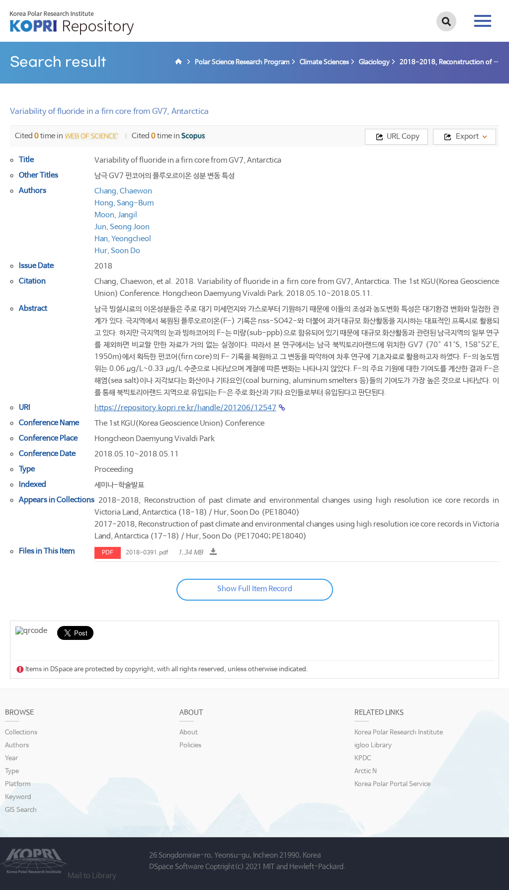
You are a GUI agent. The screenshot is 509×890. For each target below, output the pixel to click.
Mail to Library (92, 876)
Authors (17, 745)
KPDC (362, 758)
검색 (446, 21)
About (188, 732)
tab (482, 18)
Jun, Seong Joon (122, 227)
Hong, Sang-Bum (124, 203)
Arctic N (365, 771)
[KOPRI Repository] (180, 63)
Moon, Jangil (115, 215)
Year (11, 758)
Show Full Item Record (254, 589)
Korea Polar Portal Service (392, 784)
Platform (18, 784)
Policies (190, 745)
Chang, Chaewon (123, 191)
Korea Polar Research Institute (398, 732)
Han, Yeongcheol (122, 239)
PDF (107, 552)
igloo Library (373, 745)
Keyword (18, 797)
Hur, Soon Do (117, 251)
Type (12, 771)
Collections (21, 732)
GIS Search (21, 810)
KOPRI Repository (72, 23)
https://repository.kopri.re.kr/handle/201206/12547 (185, 408)
